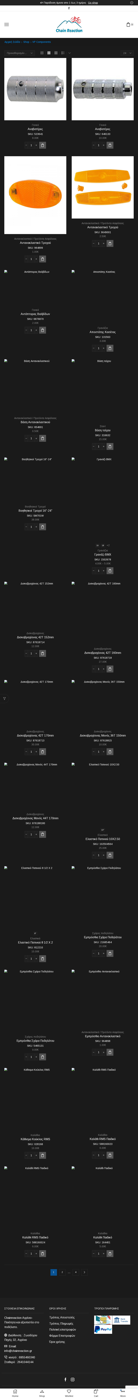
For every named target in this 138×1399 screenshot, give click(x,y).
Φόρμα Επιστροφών (62, 1335)
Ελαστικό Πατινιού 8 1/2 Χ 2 (35, 942)
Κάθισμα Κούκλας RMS (35, 1139)
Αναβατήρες (35, 129)
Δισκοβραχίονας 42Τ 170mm (35, 735)
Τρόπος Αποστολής (62, 1317)
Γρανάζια (103, 328)
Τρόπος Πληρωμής (61, 1323)
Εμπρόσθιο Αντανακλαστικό (102, 1036)
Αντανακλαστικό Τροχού (35, 242)
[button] (42, 145)
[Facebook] (69, 8)
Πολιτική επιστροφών (62, 1329)
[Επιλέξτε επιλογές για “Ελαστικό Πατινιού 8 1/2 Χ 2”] (42, 958)
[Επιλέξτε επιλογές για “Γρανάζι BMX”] (110, 570)
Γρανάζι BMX (102, 554)
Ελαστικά (103, 835)
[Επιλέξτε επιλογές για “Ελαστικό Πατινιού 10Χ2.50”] (110, 855)
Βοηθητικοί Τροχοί (35, 506)
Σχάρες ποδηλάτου (102, 933)
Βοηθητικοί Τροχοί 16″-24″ (35, 510)
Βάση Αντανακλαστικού (35, 422)
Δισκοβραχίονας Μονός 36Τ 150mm (103, 735)
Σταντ (103, 426)
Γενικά (35, 125)
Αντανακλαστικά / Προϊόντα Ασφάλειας (35, 238)
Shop (26, 41)
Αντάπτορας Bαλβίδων (35, 314)
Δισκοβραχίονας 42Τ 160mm (102, 652)
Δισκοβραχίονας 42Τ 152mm (35, 637)
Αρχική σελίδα (12, 41)
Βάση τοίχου (103, 430)
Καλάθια (35, 1135)
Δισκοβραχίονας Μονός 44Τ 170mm (35, 818)
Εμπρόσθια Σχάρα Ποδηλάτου (103, 937)
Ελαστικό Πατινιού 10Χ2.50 (103, 839)
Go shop (93, 2)
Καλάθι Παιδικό (102, 1237)
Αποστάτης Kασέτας (103, 332)
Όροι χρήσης (57, 1341)
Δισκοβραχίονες (35, 633)
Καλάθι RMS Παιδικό (103, 1139)
